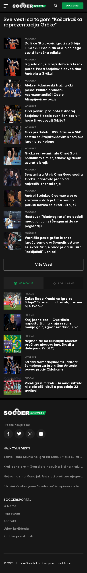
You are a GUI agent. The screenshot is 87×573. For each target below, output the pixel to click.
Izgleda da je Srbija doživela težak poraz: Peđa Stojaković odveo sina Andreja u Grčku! (53, 69)
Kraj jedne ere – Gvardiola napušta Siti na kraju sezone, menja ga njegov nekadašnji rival (52, 323)
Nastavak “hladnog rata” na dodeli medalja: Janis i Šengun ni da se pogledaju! (54, 221)
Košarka (30, 38)
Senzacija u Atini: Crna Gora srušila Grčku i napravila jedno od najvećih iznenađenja (54, 179)
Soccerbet (73, 5)
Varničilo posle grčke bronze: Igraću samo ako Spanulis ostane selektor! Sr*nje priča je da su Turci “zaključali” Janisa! (53, 245)
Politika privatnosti (18, 536)
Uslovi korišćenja (16, 529)
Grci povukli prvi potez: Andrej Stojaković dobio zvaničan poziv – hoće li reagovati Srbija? (52, 115)
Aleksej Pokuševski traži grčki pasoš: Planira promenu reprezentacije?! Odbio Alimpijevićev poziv (49, 92)
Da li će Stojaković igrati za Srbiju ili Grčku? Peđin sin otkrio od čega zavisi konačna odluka (53, 48)
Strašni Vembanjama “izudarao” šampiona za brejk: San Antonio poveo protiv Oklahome (51, 365)
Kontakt (10, 521)
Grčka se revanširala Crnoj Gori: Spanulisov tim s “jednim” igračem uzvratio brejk (53, 158)
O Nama (10, 506)
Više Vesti (43, 264)
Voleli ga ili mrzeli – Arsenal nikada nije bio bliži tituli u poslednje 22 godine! (53, 387)
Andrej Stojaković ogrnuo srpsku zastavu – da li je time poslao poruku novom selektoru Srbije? (51, 200)
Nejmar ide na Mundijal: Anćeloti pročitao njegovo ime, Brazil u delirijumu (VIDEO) (52, 344)
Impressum (12, 513)
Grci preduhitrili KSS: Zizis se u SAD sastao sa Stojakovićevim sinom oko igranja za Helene (54, 137)
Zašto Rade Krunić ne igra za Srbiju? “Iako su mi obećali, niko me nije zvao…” (53, 302)
